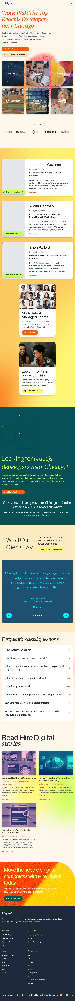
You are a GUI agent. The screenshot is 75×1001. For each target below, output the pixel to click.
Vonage (30, 983)
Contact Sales (30, 332)
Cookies (17, 995)
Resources (5, 966)
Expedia (31, 962)
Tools (3, 969)
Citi (29, 959)
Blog (3, 962)
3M (29, 955)
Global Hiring (33, 931)
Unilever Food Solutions (36, 980)
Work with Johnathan (11, 192)
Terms (4, 995)
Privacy (10, 995)
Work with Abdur (11, 233)
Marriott (30, 969)
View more (33, 192)
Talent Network (7, 935)
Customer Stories (8, 955)
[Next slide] (66, 615)
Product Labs (6, 942)
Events (4, 959)
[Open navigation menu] (71, 3)
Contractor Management (36, 942)
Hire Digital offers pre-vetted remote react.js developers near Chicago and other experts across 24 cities (36, 514)
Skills (3, 945)
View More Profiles (12, 492)
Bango (30, 966)
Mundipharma (33, 973)
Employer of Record (35, 935)
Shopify (30, 976)
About (4, 973)
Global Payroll (33, 938)
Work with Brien (11, 274)
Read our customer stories (51, 550)
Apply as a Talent (31, 390)
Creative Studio (7, 938)
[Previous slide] (9, 615)
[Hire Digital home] (9, 3)
